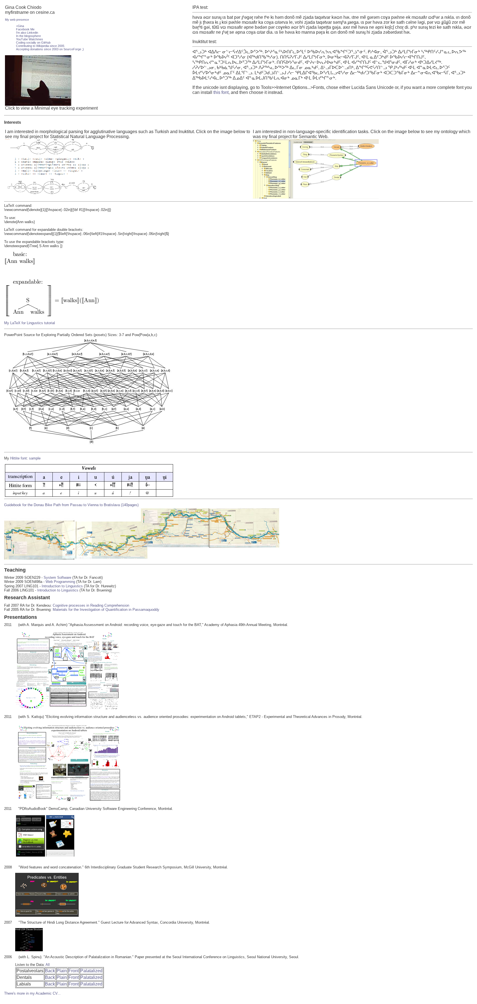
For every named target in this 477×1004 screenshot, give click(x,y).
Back (50, 970)
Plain (62, 970)
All (48, 965)
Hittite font (18, 458)
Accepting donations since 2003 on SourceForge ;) (50, 49)
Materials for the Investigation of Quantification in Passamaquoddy (106, 609)
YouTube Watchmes (29, 39)
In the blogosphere (28, 36)
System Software (57, 577)
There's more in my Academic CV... (32, 993)
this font (221, 92)
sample (35, 458)
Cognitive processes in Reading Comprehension (91, 605)
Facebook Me (25, 29)
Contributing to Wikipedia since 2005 (40, 45)
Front (73, 970)
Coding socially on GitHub (33, 42)
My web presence (17, 19)
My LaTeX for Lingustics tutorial (29, 323)
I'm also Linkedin (27, 32)
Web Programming (60, 582)
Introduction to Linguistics (62, 586)
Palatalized (91, 970)
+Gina (20, 26)
